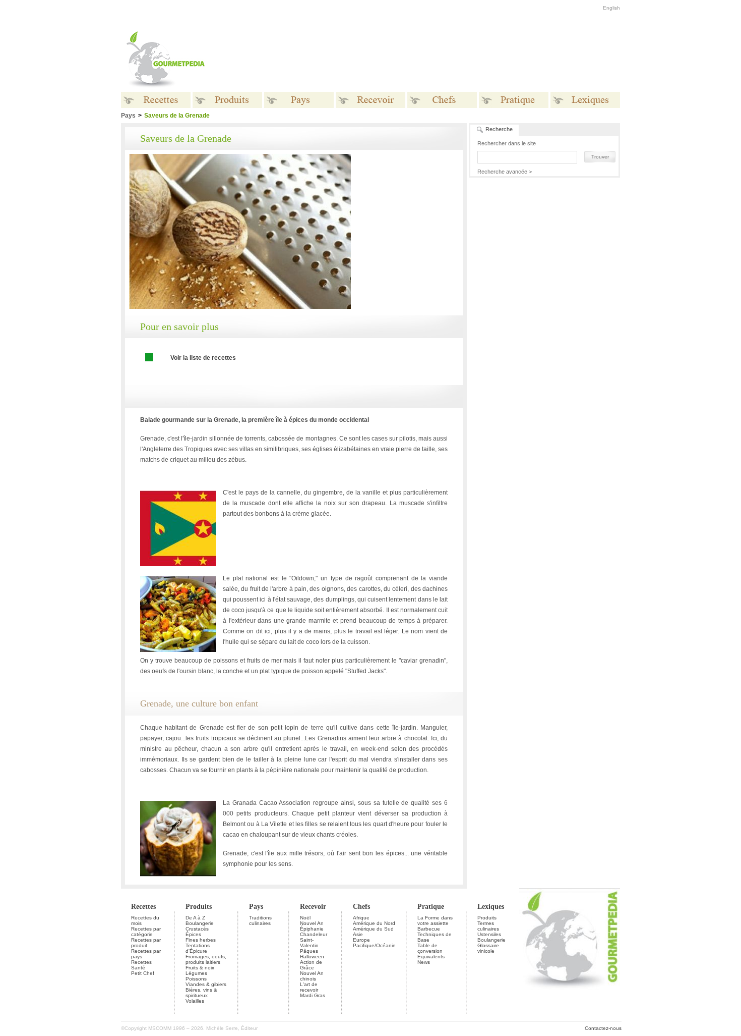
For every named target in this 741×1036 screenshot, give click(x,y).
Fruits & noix (200, 967)
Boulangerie (200, 923)
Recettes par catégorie (146, 931)
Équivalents (431, 956)
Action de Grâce (311, 964)
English (611, 8)
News (423, 962)
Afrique (361, 917)
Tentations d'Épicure (198, 948)
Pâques (309, 951)
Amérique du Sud (373, 929)
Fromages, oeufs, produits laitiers (206, 959)
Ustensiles (489, 934)
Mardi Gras (312, 995)
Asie (358, 934)
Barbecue (428, 929)
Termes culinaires (488, 926)
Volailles (195, 1001)
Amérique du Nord (374, 923)
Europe (361, 940)
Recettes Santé (141, 964)
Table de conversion (430, 948)
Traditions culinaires (260, 920)
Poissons (196, 979)
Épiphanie (312, 929)
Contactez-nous (603, 1028)
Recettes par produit (146, 942)
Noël (305, 917)
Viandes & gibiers (206, 984)
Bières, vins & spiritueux (201, 992)
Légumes (196, 973)
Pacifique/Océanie (374, 945)
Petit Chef (142, 973)
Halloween (312, 956)
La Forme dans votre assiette (435, 920)
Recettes (143, 906)
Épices (193, 934)
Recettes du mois (145, 920)
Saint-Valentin (309, 942)
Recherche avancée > (504, 172)
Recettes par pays (146, 953)
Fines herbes (201, 940)
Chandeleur (313, 934)
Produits (199, 906)
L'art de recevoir (309, 987)
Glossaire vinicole (488, 948)
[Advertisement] (433, 59)
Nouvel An (312, 923)
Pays (128, 115)
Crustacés (197, 929)
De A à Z (195, 917)
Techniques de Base (434, 937)
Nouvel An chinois (312, 976)
